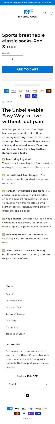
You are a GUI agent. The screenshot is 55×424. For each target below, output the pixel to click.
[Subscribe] (46, 384)
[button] (27, 77)
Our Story (11, 320)
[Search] (45, 13)
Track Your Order (15, 333)
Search (10, 294)
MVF (30, 419)
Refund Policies (14, 300)
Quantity (6, 53)
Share (9, 101)
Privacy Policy (13, 307)
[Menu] (3, 13)
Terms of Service (15, 314)
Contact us (12, 327)
